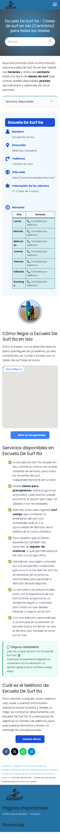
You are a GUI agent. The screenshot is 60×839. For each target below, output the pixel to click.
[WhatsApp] (23, 751)
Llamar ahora (32, 739)
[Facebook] (6, 751)
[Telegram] (31, 751)
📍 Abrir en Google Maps (30, 435)
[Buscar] (49, 40)
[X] (14, 751)
